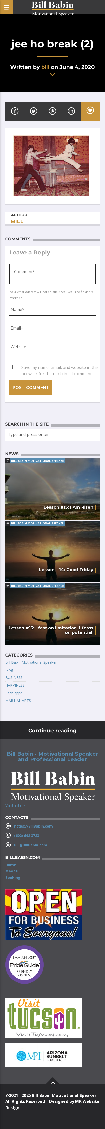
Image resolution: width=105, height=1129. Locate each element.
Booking (12, 877)
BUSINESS (13, 677)
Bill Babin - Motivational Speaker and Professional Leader (52, 756)
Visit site (13, 805)
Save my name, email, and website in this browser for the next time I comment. (60, 368)
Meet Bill (13, 871)
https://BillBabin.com (33, 826)
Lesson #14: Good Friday (66, 569)
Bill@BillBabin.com (30, 845)
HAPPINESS (15, 685)
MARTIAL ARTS (18, 700)
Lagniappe (13, 692)
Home (10, 864)
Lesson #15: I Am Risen (68, 507)
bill (45, 67)
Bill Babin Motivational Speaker (37, 461)
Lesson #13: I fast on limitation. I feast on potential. (51, 630)
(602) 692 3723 (26, 835)
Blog (9, 669)
